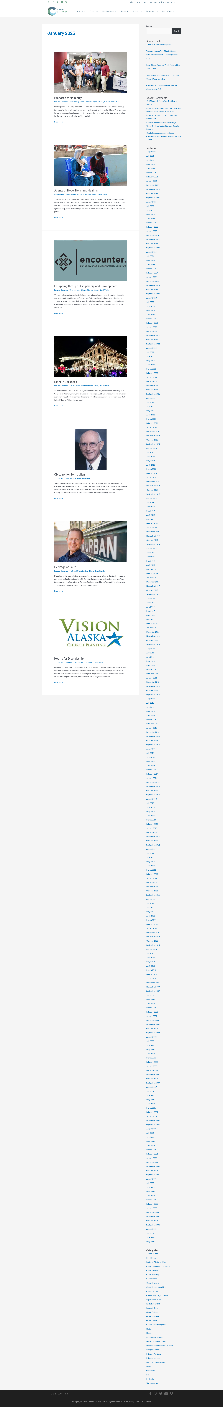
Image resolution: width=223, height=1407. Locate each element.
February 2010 (152, 974)
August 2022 (151, 348)
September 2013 (153, 795)
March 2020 (151, 469)
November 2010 (153, 937)
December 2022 (152, 331)
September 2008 (153, 1033)
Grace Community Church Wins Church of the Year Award (163, 136)
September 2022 (153, 344)
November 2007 (153, 1074)
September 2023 (153, 294)
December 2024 (152, 235)
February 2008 (152, 1062)
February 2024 (152, 273)
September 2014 (153, 744)
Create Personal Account (156, 133)
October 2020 (152, 440)
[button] (60, 1394)
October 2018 (152, 540)
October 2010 (152, 941)
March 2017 (151, 619)
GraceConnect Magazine (156, 1324)
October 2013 (152, 790)
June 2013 (150, 807)
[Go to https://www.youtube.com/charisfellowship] (62, 2)
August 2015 (151, 699)
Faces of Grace (152, 1308)
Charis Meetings (152, 1274)
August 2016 (151, 648)
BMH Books (151, 1258)
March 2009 (151, 1008)
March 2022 (151, 369)
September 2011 (153, 895)
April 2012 (150, 866)
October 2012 (152, 840)
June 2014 (150, 757)
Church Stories (87, 290)
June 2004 (150, 1237)
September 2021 (153, 394)
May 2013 (150, 811)
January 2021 (151, 427)
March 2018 (151, 569)
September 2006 (153, 1124)
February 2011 (152, 924)
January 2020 (151, 477)
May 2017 (150, 611)
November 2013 (153, 786)
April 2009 (150, 1003)
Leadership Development (156, 1341)
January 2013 (151, 828)
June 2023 (150, 306)
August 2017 (151, 598)
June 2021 (150, 406)
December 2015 (152, 682)
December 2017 (152, 582)
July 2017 (150, 602)
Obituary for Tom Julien (69, 474)
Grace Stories (151, 1320)
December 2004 (152, 1212)
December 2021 (152, 381)
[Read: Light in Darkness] (90, 356)
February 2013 (152, 824)
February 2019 (152, 523)
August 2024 (151, 252)
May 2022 (150, 360)
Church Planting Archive (156, 1287)
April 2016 (150, 665)
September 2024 (153, 248)
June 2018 (150, 557)
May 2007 (150, 1099)
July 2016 (150, 653)
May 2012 (150, 861)
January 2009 (151, 1016)
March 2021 (151, 419)
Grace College (152, 1312)
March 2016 (151, 669)
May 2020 (150, 461)
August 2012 (151, 849)
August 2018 (151, 548)
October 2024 (152, 243)
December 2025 (152, 185)
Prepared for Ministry (68, 98)
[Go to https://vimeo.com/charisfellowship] (66, 2)
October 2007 (152, 1078)
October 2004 (152, 1220)
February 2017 (152, 623)
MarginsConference (154, 1350)
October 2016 (152, 640)
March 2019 (151, 519)
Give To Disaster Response (145, 2)
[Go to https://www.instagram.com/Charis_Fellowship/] (53, 2)
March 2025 (151, 223)
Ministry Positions (153, 1354)
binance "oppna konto (155, 122)
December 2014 (152, 732)
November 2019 (153, 486)
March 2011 (151, 920)
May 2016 (150, 661)
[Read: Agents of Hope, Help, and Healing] (90, 165)
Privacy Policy (128, 1402)
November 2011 (153, 886)
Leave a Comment (61, 102)
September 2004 (153, 1225)
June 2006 (150, 1137)
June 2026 (150, 160)
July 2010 (150, 953)
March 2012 (151, 870)
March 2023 (151, 319)
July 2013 (150, 803)
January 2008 (151, 1066)
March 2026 (151, 172)
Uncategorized (152, 1383)
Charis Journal (152, 1270)
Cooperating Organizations (65, 194)
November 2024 (153, 239)
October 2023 (152, 289)
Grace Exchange (152, 1316)
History (149, 1329)
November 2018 (153, 536)
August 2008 (151, 1037)
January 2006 (151, 1158)
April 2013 (150, 815)
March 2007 (151, 1108)
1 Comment (59, 478)
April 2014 (150, 765)
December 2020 (152, 431)
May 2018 (150, 561)
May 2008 (150, 1049)
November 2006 (153, 1120)
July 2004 (150, 1233)
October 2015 (152, 690)
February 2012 (152, 874)
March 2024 (151, 268)
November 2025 (153, 189)
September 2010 (153, 945)
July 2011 (150, 903)
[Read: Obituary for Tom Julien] (90, 449)
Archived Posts (152, 1254)
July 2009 (150, 995)
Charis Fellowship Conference (158, 1266)
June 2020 (150, 456)
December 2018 (152, 532)
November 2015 (153, 686)
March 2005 (151, 1200)
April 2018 (150, 565)
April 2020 (150, 465)
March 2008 (151, 1058)
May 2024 (150, 260)
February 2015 (152, 724)
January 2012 (151, 878)
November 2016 (153, 636)
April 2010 (150, 966)
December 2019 (152, 481)
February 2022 (152, 373)
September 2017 (153, 594)
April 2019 (150, 515)
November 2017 (153, 586)
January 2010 (151, 978)
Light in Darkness (65, 381)
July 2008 (150, 1041)
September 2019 (153, 494)
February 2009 (152, 1012)
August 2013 (151, 799)
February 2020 (152, 473)
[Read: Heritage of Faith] (90, 541)
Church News (75, 290)
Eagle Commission (153, 1299)
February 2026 (152, 177)
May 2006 (150, 1141)
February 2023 (152, 323)
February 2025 (152, 227)
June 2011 (150, 907)
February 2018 (152, 573)
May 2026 (150, 164)
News (106, 102)
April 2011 (150, 916)
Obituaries (74, 478)
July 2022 (150, 352)
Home (148, 1333)
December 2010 (152, 932)
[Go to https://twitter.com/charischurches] (57, 2)
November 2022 (153, 335)
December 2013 (152, 782)
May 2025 (150, 214)
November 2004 (153, 1216)
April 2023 (150, 314)
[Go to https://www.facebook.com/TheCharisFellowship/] (49, 2)
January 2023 (151, 327)
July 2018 (150, 552)
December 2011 (152, 882)
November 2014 (153, 736)
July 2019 (150, 502)
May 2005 (150, 1191)
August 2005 (151, 1179)
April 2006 (150, 1145)
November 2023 (153, 285)
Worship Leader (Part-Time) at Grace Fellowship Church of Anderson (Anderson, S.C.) (163, 54)
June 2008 (150, 1045)
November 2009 (153, 987)
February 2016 (152, 673)
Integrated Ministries (154, 1337)
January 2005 (151, 1208)
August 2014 (151, 749)
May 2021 (150, 410)
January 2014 (151, 778)
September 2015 (153, 694)
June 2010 (150, 957)
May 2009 (150, 999)
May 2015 (150, 711)
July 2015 (150, 703)
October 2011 (152, 891)
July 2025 (150, 206)
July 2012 (150, 853)
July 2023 (150, 302)
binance (149, 115)
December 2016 (152, 632)
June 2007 (150, 1095)
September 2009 (153, 991)
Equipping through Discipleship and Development (85, 286)
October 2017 (152, 590)
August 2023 (151, 298)
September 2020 (153, 444)
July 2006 (150, 1133)
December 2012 (152, 832)
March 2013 (151, 820)
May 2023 (150, 310)
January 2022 (151, 377)
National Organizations (94, 102)
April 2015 (150, 715)
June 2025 (150, 210)
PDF (148, 1375)
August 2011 (151, 899)
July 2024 (150, 256)
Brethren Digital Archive (156, 1262)
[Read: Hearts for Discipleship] (90, 633)
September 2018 (153, 544)
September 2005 (153, 1175)
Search (149, 26)
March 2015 (151, 719)
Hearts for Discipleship (69, 658)
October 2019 (152, 490)
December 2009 (152, 982)
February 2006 (152, 1154)
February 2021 (152, 423)
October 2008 (152, 1028)
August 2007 (151, 1087)
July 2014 (150, 753)
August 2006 (151, 1129)
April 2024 (150, 264)
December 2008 (152, 1020)
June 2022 (150, 356)
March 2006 (151, 1149)
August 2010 (151, 949)
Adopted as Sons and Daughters (159, 44)
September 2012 (153, 845)
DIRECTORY (169, 2)
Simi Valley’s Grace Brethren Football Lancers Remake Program (162, 125)
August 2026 (151, 152)
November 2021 (153, 385)
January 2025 (151, 231)
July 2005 (150, 1183)
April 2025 (150, 218)
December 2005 (152, 1162)
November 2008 (153, 1024)
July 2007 (150, 1091)
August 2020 (151, 448)
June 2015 (150, 707)
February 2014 (152, 774)
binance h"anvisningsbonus (157, 108)
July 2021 (150, 402)
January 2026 (151, 181)
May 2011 (150, 911)
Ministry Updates (77, 102)
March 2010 (151, 970)
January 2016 (151, 678)
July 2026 (150, 156)
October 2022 (152, 339)
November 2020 (153, 435)
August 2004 (151, 1229)
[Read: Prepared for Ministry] (90, 72)
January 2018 (151, 577)
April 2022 (150, 364)
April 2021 (150, 415)
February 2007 (152, 1112)
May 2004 (150, 1241)
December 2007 (152, 1070)
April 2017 (150, 615)
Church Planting (152, 1283)
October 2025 (152, 193)
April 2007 (150, 1104)
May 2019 (150, 511)
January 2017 (151, 628)
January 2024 (151, 277)
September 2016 (153, 644)
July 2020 (150, 452)
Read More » (59, 122)
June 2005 (150, 1187)
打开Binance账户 (153, 101)
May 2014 (150, 761)
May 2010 (150, 962)
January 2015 (151, 728)
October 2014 (152, 740)
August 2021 (151, 398)
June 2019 (150, 506)
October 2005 (152, 1170)
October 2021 (152, 390)
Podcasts (150, 1379)
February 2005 (152, 1204)
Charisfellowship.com (96, 1402)
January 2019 (151, 527)
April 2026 (150, 168)
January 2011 (151, 928)
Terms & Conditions (143, 1402)
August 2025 (151, 202)
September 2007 (153, 1083)
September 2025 (153, 197)
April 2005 (150, 1195)
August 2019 (151, 498)
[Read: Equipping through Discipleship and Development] (90, 260)
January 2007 (151, 1116)
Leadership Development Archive (159, 1345)
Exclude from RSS (153, 1304)
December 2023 (152, 281)
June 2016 (150, 657)
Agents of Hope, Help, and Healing (76, 190)
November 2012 (153, 836)
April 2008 (150, 1053)
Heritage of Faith (65, 567)
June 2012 (150, 857)
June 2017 (150, 607)
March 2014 (151, 770)
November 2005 (153, 1166)
